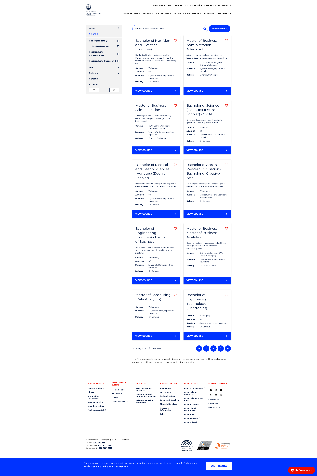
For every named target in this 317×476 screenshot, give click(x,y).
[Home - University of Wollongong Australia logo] (93, 9)
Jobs (162, 414)
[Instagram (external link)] (210, 395)
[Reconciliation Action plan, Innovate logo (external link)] (187, 445)
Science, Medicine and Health (144, 401)
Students (192, 5)
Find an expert (119, 402)
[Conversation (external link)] (221, 395)
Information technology (93, 397)
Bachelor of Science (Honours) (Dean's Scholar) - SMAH (202, 109)
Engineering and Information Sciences (146, 395)
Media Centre (118, 390)
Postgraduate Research (101, 61)
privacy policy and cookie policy (110, 466)
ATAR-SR (93, 84)
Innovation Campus (193, 388)
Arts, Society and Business (144, 389)
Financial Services (168, 404)
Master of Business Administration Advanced (201, 45)
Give (169, 5)
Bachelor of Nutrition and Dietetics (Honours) (152, 45)
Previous (206, 348)
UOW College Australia (190, 393)
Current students (96, 388)
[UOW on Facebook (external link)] (210, 390)
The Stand (117, 394)
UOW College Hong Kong (193, 399)
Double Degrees (100, 46)
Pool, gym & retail (96, 410)
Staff (206, 5)
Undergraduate (97, 41)
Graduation (165, 388)
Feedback (213, 404)
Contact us (213, 400)
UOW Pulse (189, 422)
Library (179, 5)
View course (150, 92)
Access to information (165, 409)
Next (221, 348)
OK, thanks (219, 465)
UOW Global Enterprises (190, 409)
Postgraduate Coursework (95, 54)
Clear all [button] (93, 34)
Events (115, 398)
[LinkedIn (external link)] (216, 395)
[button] (175, 40)
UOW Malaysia (191, 418)
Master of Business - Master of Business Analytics (203, 232)
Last (228, 348)
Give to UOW (214, 408)
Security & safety (96, 406)
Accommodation (95, 402)
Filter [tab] (92, 28)
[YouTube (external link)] (221, 390)
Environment (166, 392)
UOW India (189, 414)
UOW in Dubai (191, 404)
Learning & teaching (169, 400)
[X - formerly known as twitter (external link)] (216, 390)
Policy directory (167, 396)
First (199, 348)
